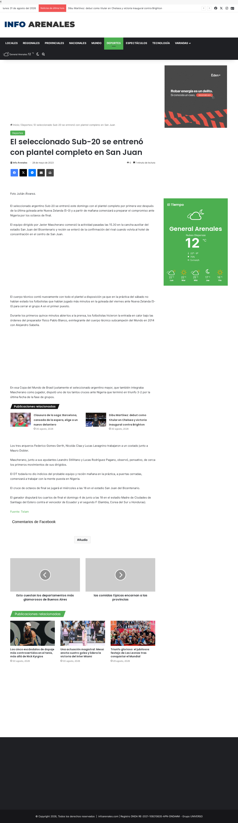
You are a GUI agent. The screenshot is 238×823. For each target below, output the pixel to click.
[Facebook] (14, 172)
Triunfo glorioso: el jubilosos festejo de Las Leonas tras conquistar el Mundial (130, 652)
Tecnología (161, 43)
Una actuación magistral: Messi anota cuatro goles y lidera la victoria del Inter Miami (82, 652)
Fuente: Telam (19, 511)
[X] (23, 172)
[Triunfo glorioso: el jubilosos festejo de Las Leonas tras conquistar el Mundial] (133, 633)
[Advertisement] (158, 24)
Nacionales (77, 43)
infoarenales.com (108, 816)
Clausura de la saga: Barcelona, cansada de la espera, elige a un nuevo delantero (56, 419)
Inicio (15, 124)
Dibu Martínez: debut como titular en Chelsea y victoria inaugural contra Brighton (128, 419)
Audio (83, 540)
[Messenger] (32, 172)
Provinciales (54, 43)
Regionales (31, 43)
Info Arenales (20, 162)
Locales (11, 43)
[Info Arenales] (40, 25)
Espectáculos (136, 43)
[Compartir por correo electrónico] (41, 172)
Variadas (181, 43)
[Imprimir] (50, 172)
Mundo (96, 43)
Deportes (114, 43)
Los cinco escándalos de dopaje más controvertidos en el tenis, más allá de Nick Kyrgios (32, 652)
